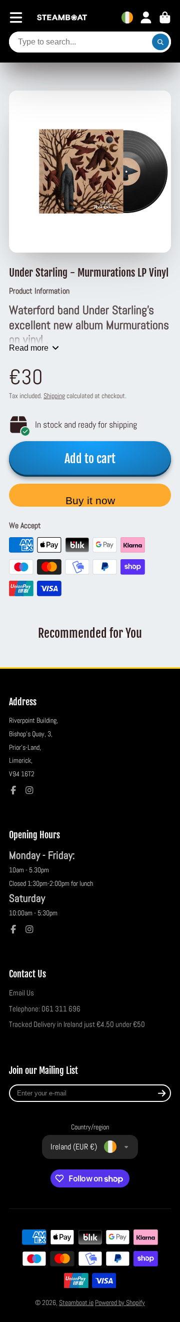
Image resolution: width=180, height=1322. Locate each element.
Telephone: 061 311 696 (44, 1009)
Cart (165, 18)
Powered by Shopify (120, 1302)
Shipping (54, 395)
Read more (28, 347)
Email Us (21, 993)
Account (146, 18)
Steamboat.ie (76, 1302)
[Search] (160, 42)
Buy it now (90, 500)
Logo (62, 18)
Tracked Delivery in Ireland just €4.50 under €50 (77, 1024)
